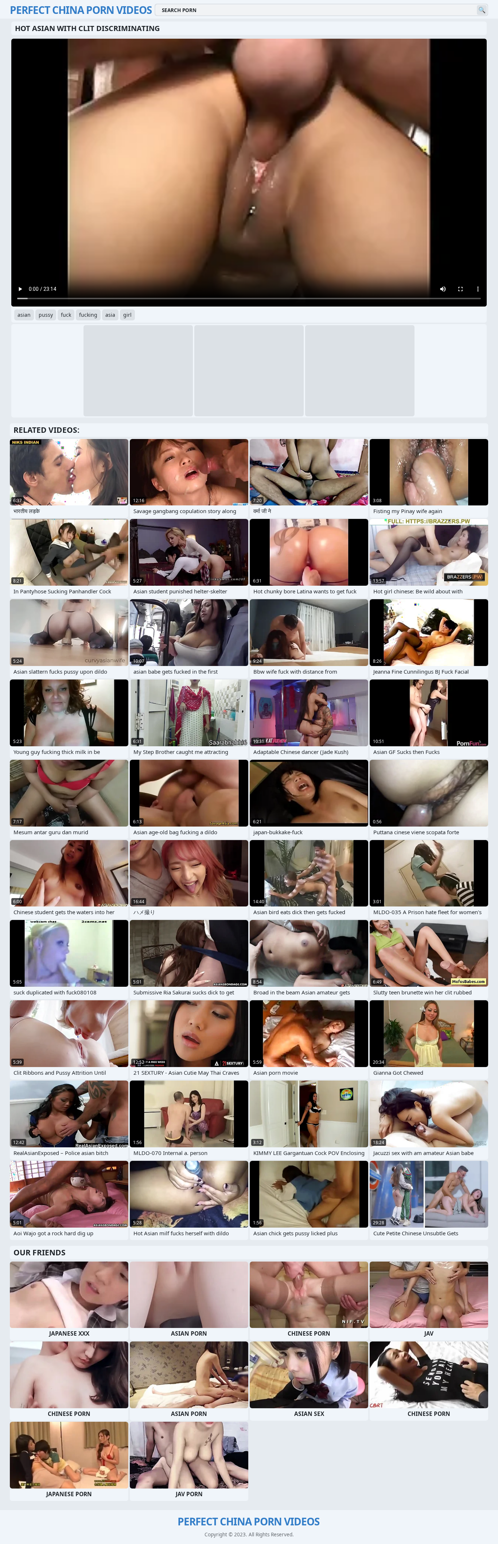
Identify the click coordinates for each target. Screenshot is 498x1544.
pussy (46, 314)
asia (110, 314)
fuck (66, 314)
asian (24, 314)
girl (127, 314)
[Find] (482, 10)
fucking (88, 314)
